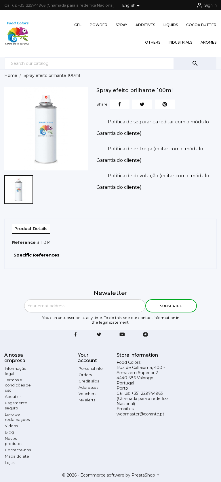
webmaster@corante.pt (140, 414)
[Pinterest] (164, 104)
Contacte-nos (18, 450)
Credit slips (89, 381)
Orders (85, 374)
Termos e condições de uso (18, 385)
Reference (24, 242)
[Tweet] (142, 104)
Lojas (9, 462)
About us (13, 396)
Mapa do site (17, 456)
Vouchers (87, 393)
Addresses (88, 387)
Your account (87, 357)
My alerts (87, 400)
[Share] (119, 104)
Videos (11, 425)
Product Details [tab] (30, 228)
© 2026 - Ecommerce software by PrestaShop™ (110, 475)
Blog (9, 432)
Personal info (91, 368)
